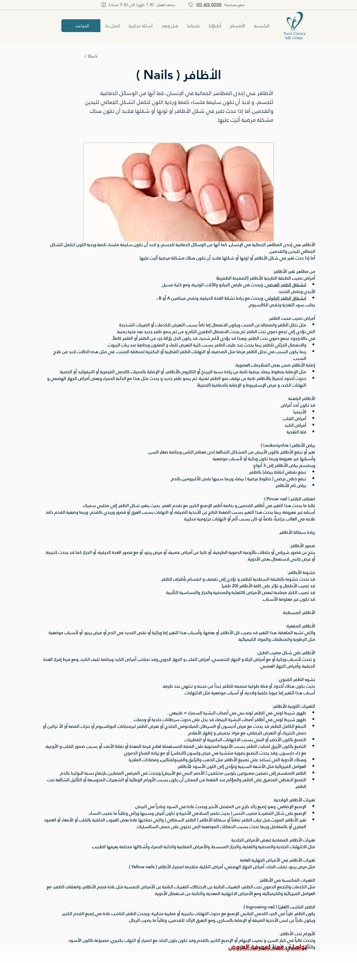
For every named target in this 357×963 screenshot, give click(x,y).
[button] (238, 26)
